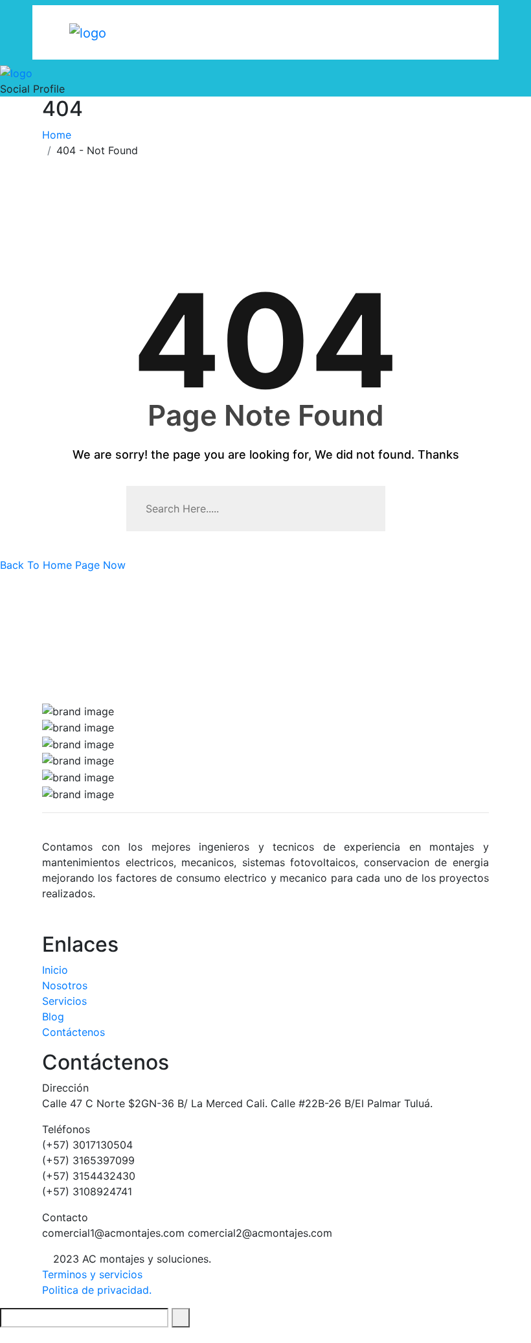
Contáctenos (73, 1032)
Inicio (55, 969)
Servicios (64, 1000)
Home (60, 134)
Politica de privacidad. (97, 1289)
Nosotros (64, 985)
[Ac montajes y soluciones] (87, 32)
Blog (53, 1016)
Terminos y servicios (92, 1274)
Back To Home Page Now (63, 564)
